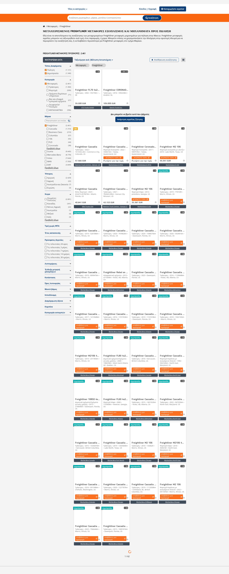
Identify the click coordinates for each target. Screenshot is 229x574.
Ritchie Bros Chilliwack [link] (144, 502)
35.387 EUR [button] (137, 203)
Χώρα (47, 194)
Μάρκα (48, 116)
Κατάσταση (50, 278)
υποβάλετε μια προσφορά (167, 201)
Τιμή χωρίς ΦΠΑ (52, 226)
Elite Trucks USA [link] (87, 206)
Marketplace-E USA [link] (172, 165)
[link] (87, 78)
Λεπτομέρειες (51, 264)
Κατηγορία (50, 80)
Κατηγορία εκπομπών (55, 313)
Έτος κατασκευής (53, 233)
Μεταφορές (52, 26)
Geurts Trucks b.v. (116, 107)
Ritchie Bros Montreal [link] (116, 375)
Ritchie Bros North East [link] (172, 375)
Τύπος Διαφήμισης (53, 66)
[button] (58, 60)
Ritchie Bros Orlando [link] (144, 248)
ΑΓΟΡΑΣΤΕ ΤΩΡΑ (112, 157)
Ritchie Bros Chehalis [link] (87, 502)
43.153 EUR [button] (108, 203)
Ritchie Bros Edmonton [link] (116, 290)
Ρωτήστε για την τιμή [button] (113, 161)
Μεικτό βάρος (51, 289)
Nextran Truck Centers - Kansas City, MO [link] (117, 206)
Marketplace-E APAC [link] (116, 165)
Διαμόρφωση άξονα (54, 301)
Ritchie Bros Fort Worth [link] (116, 460)
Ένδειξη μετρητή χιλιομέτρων (52, 271)
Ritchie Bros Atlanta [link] (116, 419)
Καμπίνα (49, 307)
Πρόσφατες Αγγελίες (54, 240)
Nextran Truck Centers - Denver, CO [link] (87, 165)
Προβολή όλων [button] (53, 148)
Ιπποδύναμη (50, 295)
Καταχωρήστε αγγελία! (174, 9)
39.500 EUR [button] (80, 103)
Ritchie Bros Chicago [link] (172, 206)
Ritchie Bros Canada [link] (144, 375)
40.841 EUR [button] (80, 203)
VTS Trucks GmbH (87, 107)
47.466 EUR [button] (80, 161)
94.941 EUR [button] (165, 161)
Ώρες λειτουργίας (52, 283)
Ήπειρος (49, 174)
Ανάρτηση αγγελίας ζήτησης (130, 119)
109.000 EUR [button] (109, 103)
